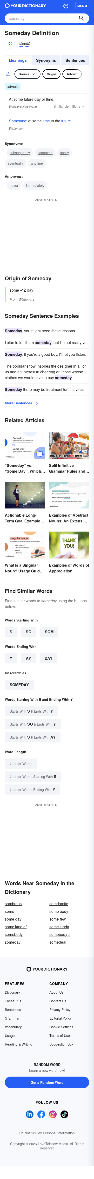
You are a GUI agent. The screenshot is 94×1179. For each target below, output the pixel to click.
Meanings (18, 60)
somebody (14, 934)
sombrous (13, 903)
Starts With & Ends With (31, 711)
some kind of (16, 926)
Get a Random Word (47, 1082)
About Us (56, 992)
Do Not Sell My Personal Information (47, 1132)
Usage (10, 1035)
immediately (35, 185)
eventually (15, 163)
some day (13, 919)
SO (28, 631)
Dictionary (12, 992)
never (14, 185)
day (30, 290)
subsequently (20, 152)
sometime (45, 152)
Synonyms (46, 60)
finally (64, 152)
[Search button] (81, 18)
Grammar (12, 1018)
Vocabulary (13, 1026)
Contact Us (57, 1000)
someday (19, 684)
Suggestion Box (61, 1044)
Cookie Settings (61, 1026)
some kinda (59, 926)
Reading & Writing (18, 1044)
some (14, 290)
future (66, 121)
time (46, 121)
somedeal (57, 942)
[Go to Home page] (25, 6)
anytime (37, 163)
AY (28, 658)
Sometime (17, 121)
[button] (66, 6)
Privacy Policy (59, 1009)
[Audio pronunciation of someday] (10, 43)
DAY (49, 658)
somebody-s (59, 934)
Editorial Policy (60, 1018)
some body (58, 911)
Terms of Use (59, 1035)
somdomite (58, 903)
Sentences (75, 60)
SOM (49, 631)
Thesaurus (13, 1000)
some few (57, 919)
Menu (82, 6)
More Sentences (18, 403)
